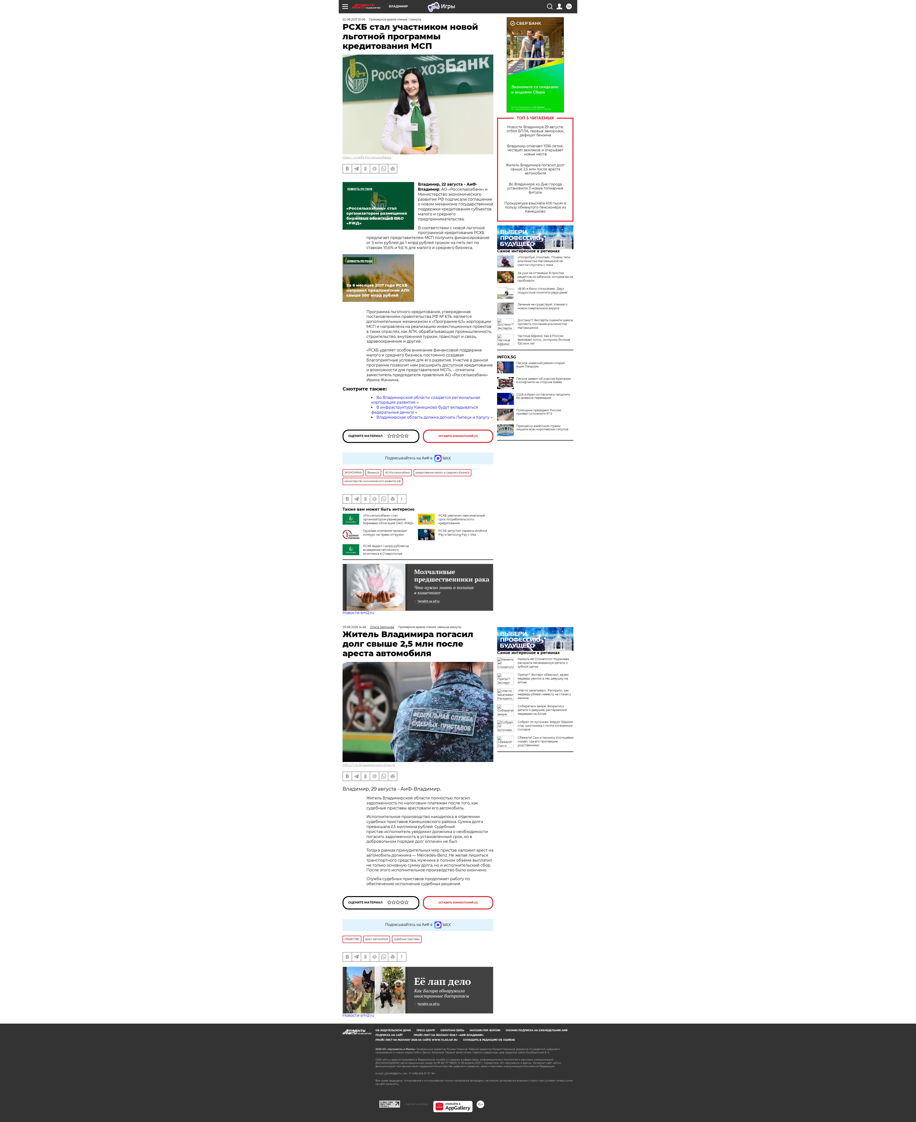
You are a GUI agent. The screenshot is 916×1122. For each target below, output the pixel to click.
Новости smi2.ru (358, 612)
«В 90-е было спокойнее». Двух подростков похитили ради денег (543, 290)
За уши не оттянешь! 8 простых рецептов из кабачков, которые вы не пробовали (545, 276)
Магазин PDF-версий (485, 1030)
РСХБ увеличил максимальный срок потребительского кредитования (461, 519)
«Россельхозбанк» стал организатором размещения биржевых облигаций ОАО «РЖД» (388, 519)
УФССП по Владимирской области (369, 765)
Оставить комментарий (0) (458, 436)
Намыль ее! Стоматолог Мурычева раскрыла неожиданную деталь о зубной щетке (543, 662)
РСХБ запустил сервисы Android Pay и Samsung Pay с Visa (462, 532)
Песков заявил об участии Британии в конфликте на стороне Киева (543, 380)
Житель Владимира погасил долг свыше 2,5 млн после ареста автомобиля (535, 169)
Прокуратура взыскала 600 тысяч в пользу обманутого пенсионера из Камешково (535, 207)
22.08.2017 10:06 (354, 19)
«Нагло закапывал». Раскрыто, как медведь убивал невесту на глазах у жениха (544, 694)
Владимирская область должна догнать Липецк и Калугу (432, 417)
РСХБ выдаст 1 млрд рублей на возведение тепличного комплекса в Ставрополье (386, 549)
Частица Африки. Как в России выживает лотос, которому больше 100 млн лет (544, 339)
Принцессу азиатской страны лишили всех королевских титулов (542, 427)
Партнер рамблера (416, 1104)
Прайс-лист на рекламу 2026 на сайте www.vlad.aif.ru (416, 1039)
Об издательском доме (393, 1030)
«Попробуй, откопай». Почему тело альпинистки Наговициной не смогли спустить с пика (544, 261)
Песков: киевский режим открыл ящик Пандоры (540, 364)
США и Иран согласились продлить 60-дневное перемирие (543, 396)
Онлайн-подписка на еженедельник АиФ (537, 1030)
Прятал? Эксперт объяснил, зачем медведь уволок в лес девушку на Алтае (543, 678)
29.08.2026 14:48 (354, 627)
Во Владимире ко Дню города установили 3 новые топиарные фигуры (535, 188)
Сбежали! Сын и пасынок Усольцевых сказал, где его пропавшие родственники (545, 741)
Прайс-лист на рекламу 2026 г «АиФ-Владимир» (449, 1035)
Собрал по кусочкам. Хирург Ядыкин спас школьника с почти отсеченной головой (545, 725)
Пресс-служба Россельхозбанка (367, 157)
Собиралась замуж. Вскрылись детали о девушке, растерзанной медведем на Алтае (542, 710)
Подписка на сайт (389, 1035)
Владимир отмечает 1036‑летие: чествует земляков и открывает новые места (535, 150)
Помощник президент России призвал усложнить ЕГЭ (538, 412)
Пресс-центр (425, 1030)
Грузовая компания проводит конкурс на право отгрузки (385, 532)
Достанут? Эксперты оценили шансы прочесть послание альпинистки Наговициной (545, 324)
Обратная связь (452, 1030)
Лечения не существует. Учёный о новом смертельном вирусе (542, 306)
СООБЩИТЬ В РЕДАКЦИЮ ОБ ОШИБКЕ (489, 1039)
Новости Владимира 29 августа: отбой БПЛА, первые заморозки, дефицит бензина (535, 131)
